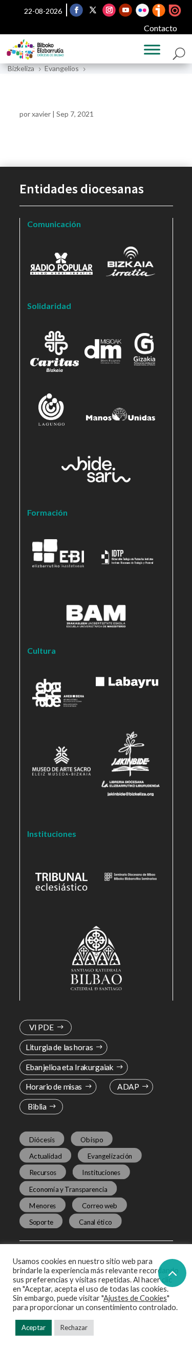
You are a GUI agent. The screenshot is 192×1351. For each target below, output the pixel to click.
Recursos (42, 1172)
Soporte (41, 1221)
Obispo (91, 1140)
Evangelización (109, 1156)
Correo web (99, 1205)
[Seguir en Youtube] (125, 10)
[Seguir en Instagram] (109, 10)
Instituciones (101, 1172)
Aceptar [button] (34, 1327)
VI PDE (41, 1027)
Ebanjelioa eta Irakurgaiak (69, 1067)
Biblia (36, 1107)
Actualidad (45, 1156)
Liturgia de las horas (59, 1047)
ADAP (128, 1087)
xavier (41, 113)
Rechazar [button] (74, 1327)
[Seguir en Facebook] (76, 10)
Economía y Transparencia (68, 1189)
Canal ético (95, 1221)
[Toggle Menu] (152, 49)
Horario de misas (53, 1087)
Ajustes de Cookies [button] (135, 1298)
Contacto (160, 28)
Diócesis (41, 1140)
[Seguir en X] (92, 10)
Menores (42, 1205)
